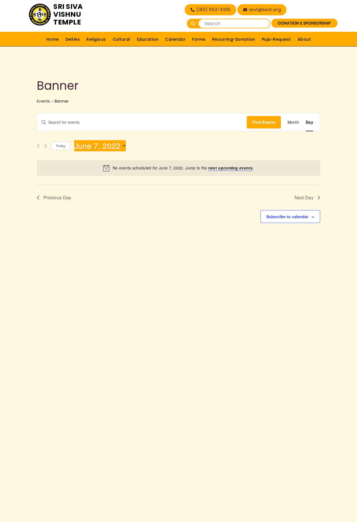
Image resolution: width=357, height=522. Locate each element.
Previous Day (57, 197)
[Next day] (45, 146)
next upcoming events (230, 168)
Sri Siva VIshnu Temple (68, 14)
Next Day (304, 197)
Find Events (263, 122)
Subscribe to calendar (287, 216)
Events (43, 101)
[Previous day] (38, 146)
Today (61, 145)
